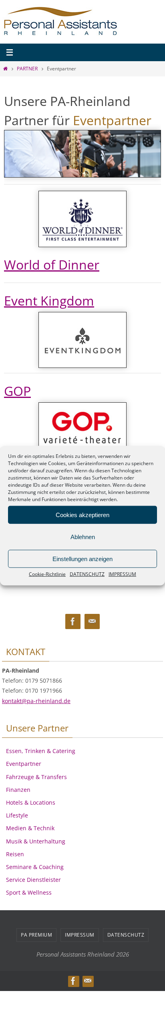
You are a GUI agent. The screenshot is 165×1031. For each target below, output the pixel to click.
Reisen (15, 854)
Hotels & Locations (30, 802)
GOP (17, 391)
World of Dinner (51, 264)
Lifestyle (17, 815)
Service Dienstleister (33, 879)
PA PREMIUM (36, 934)
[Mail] (92, 621)
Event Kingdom (49, 300)
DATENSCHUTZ (87, 574)
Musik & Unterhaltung (35, 841)
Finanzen (18, 789)
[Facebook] (72, 621)
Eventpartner (23, 763)
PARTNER (27, 68)
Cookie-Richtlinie (47, 574)
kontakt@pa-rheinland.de (36, 701)
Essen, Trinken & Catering (40, 751)
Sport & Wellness (29, 892)
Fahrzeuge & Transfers (36, 777)
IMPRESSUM (122, 574)
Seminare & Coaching (35, 867)
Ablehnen (82, 536)
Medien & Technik (30, 828)
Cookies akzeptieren (82, 514)
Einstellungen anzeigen (82, 558)
